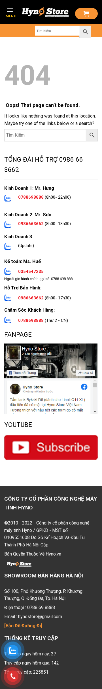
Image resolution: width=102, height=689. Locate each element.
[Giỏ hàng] (86, 13)
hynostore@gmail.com (40, 616)
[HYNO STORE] (45, 12)
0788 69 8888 (41, 607)
